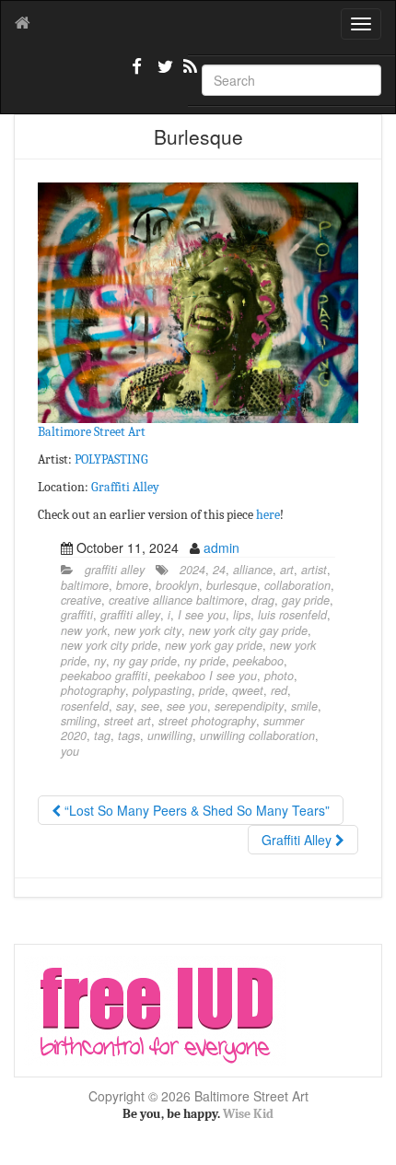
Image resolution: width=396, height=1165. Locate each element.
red (279, 690)
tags (129, 735)
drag (262, 600)
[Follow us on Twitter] (163, 74)
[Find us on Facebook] (137, 74)
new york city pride (109, 645)
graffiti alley (115, 569)
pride (212, 690)
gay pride (306, 600)
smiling (79, 720)
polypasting (162, 690)
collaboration (297, 585)
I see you (202, 614)
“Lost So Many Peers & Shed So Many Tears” (195, 810)
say (125, 706)
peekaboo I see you (206, 675)
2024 (192, 569)
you (70, 751)
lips (241, 614)
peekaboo (258, 661)
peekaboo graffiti (104, 675)
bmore (132, 585)
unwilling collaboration (257, 735)
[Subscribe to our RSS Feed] (189, 74)
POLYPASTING (111, 459)
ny (100, 661)
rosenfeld (85, 706)
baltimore (85, 585)
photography (93, 690)
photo (279, 675)
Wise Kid (248, 1114)
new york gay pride (213, 645)
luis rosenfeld (292, 614)
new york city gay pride (248, 630)
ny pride (205, 661)
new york (84, 630)
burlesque (231, 585)
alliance (253, 569)
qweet (247, 690)
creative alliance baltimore (176, 600)
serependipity (249, 706)
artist (314, 569)
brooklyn (177, 585)
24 (219, 569)
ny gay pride (145, 661)
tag (102, 735)
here (268, 515)
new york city (147, 630)
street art (127, 720)
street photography (207, 720)
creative (81, 600)
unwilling (169, 735)
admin (221, 547)
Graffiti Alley (125, 487)
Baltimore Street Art (92, 432)
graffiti (77, 614)
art (287, 569)
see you (187, 706)
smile (304, 706)
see (150, 706)
